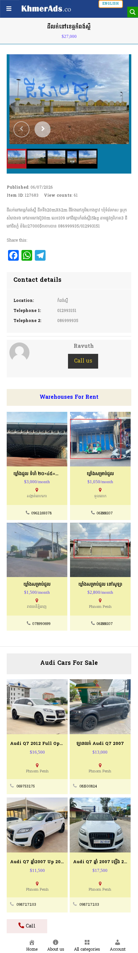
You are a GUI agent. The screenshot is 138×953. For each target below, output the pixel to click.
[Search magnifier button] (132, 12)
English (110, 3)
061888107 (104, 513)
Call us (83, 361)
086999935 (67, 321)
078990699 (41, 624)
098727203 (26, 904)
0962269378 (41, 513)
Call (30, 926)
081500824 (88, 786)
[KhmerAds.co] (46, 8)
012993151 (66, 311)
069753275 (25, 786)
